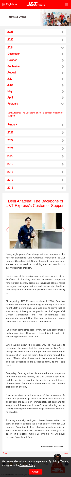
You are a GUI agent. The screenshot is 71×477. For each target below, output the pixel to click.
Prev (4, 453)
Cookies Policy (27, 465)
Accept (35, 472)
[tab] (35, 32)
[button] (7, 229)
